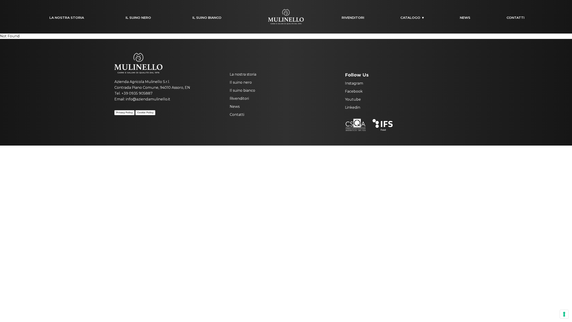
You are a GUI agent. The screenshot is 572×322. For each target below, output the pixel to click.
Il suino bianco (206, 17)
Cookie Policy (145, 112)
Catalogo (410, 17)
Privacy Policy (124, 112)
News (465, 17)
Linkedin (352, 107)
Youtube (353, 99)
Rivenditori (353, 17)
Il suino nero (138, 17)
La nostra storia (66, 17)
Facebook (354, 91)
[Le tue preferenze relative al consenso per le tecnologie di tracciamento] (564, 314)
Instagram (354, 83)
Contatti (515, 17)
